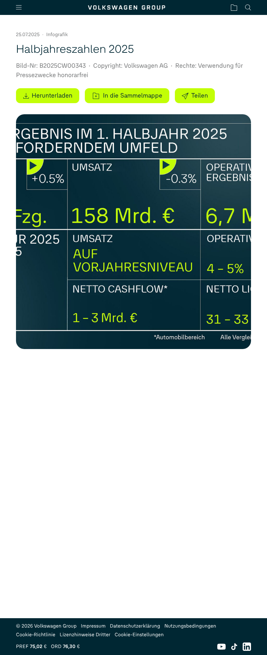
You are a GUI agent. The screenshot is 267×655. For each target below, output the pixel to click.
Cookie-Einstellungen (139, 635)
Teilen (199, 95)
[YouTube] (221, 646)
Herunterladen (52, 95)
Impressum (93, 626)
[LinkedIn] (247, 646)
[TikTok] (234, 646)
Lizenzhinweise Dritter (84, 635)
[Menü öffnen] (21, 7)
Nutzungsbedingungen (190, 626)
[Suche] (248, 7)
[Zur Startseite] (126, 7)
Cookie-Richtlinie (35, 635)
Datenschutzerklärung (135, 626)
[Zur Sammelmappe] (234, 7)
